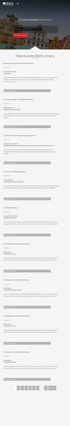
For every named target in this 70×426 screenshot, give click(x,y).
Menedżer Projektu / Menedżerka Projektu (18, 99)
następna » (52, 388)
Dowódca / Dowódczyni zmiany (14, 171)
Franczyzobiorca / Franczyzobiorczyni (16, 244)
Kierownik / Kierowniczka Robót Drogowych (19, 63)
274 (46, 388)
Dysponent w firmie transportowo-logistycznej (19, 135)
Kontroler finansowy (11, 208)
